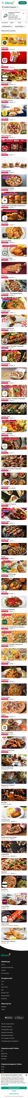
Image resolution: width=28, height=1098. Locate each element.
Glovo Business (5, 973)
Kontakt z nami (5, 992)
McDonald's (4, 1056)
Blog (2, 990)
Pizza (2, 1069)
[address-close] (23, 13)
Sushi (2, 1072)
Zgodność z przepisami (7, 1032)
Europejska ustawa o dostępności (9, 1041)
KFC (2, 1051)
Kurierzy (3, 970)
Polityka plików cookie (7, 1029)
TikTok (3, 1009)
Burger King (4, 1053)
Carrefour (3, 1058)
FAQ (2, 984)
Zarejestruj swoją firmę (7, 967)
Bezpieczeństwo (5, 995)
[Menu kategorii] (2, 2)
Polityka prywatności (6, 1026)
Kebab (3, 1067)
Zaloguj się (4, 998)
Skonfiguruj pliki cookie (7, 1035)
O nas (2, 981)
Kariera (3, 964)
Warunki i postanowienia (7, 1024)
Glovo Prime (4, 987)
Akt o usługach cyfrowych (7, 1038)
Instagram (3, 1006)
